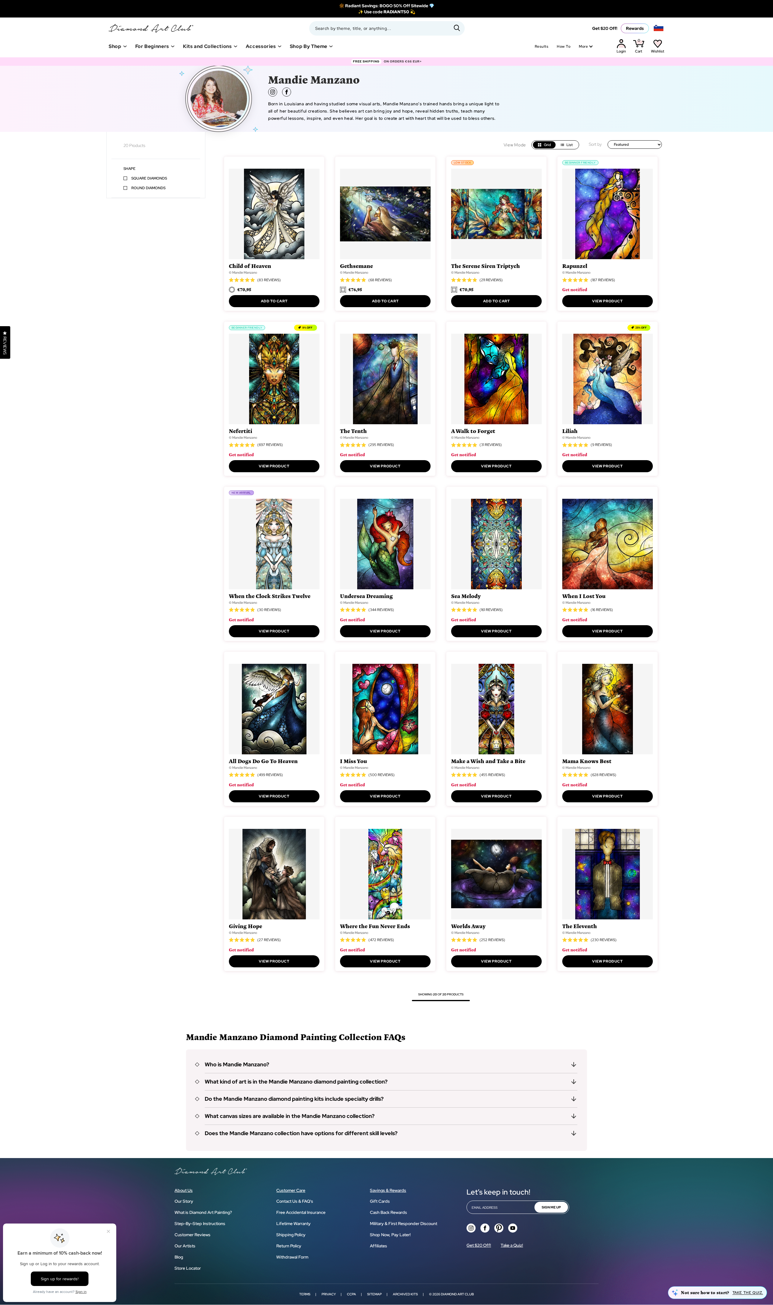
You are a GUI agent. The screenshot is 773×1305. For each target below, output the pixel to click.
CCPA (351, 1294)
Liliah (570, 430)
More (583, 46)
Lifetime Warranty (293, 1223)
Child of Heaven (250, 265)
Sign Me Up (551, 1207)
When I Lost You (583, 596)
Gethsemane (356, 265)
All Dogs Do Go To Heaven (263, 761)
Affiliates (378, 1246)
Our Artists (185, 1246)
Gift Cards (380, 1201)
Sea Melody (466, 596)
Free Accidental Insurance (301, 1212)
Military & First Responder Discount (403, 1223)
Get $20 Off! (604, 28)
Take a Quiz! (512, 1245)
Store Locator (188, 1268)
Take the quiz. (748, 1292)
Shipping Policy (291, 1234)
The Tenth (353, 430)
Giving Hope (245, 926)
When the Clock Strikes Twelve (269, 596)
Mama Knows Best (586, 761)
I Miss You (353, 761)
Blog (179, 1257)
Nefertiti (240, 430)
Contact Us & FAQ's (294, 1201)
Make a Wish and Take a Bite (488, 761)
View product (607, 301)
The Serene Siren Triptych (485, 265)
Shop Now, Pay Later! (390, 1234)
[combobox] (387, 28)
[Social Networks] (471, 1228)
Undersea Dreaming (366, 596)
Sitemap (374, 1294)
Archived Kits (405, 1294)
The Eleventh (579, 926)
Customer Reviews (192, 1234)
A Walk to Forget (473, 430)
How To (563, 46)
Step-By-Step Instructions (200, 1223)
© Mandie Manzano (243, 272)
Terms (304, 1294)
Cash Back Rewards (388, 1212)
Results (541, 46)
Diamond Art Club (457, 1294)
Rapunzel (574, 265)
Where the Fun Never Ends (375, 926)
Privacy (329, 1294)
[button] (386, 1064)
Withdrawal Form (292, 1257)
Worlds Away (468, 926)
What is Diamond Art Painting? (203, 1212)
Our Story (184, 1201)
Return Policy (288, 1246)
